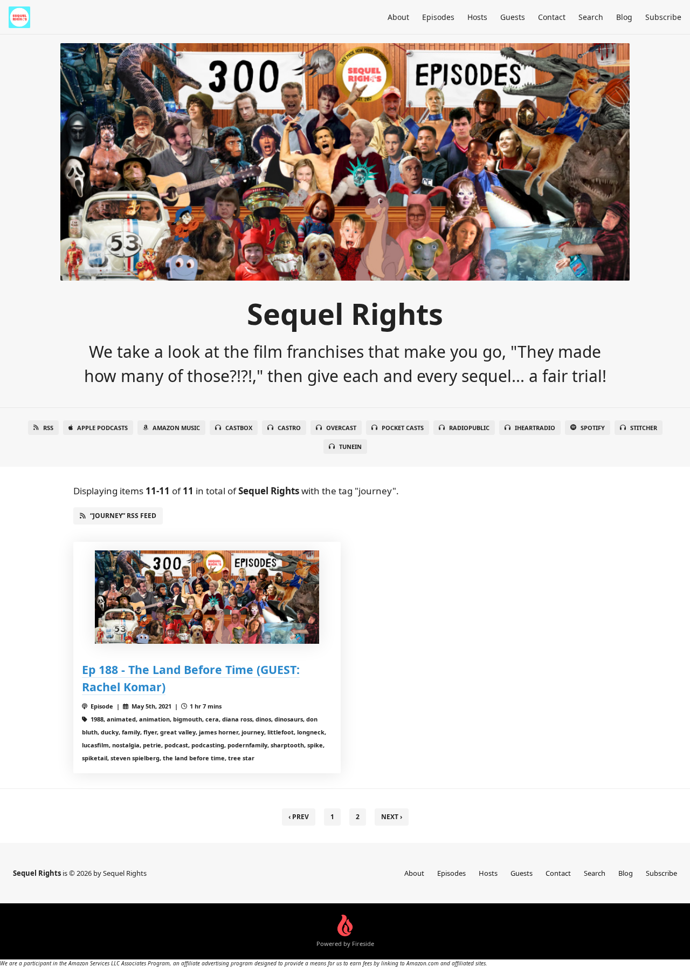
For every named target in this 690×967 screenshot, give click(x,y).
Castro (289, 428)
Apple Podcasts (102, 428)
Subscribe (663, 17)
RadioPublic (469, 428)
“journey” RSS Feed (123, 515)
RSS (48, 428)
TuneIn (350, 446)
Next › (391, 816)
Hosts (477, 17)
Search (590, 17)
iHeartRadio (535, 428)
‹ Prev (298, 816)
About (398, 17)
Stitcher (643, 428)
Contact (551, 17)
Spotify (593, 428)
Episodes (438, 17)
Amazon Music (176, 428)
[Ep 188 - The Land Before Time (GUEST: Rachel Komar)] (207, 597)
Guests (512, 17)
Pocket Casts (403, 428)
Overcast (341, 428)
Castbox (238, 428)
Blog (624, 17)
